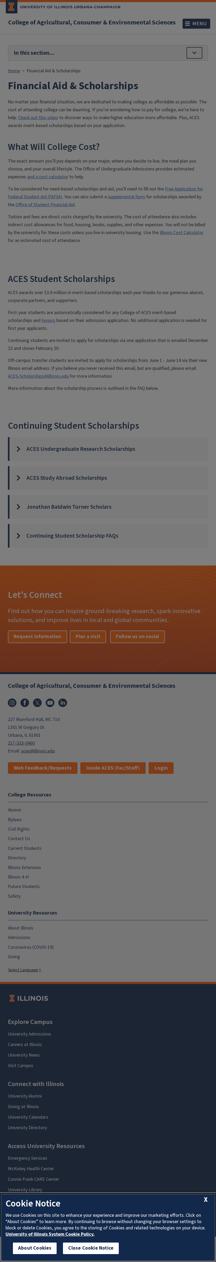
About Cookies (34, 1248)
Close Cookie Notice (91, 1248)
